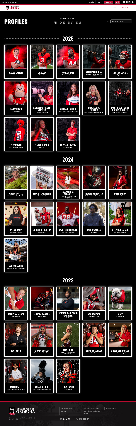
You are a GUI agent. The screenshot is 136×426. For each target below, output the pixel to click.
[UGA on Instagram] (81, 419)
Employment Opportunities (91, 408)
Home (115, 8)
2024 (70, 22)
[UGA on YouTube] (85, 419)
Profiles (125, 8)
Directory (64, 411)
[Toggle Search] (132, 2)
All (55, 22)
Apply (118, 2)
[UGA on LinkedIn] (88, 419)
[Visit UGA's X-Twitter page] (126, 2)
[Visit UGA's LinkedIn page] (129, 2)
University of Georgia (9, 2)
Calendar (91, 2)
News (99, 2)
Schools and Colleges (67, 408)
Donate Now (109, 2)
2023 (78, 22)
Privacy (85, 413)
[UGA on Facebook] (73, 419)
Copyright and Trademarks (91, 411)
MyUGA (63, 413)
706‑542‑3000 (13, 420)
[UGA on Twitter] (77, 419)
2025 (62, 22)
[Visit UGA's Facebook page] (123, 2)
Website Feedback (111, 408)
